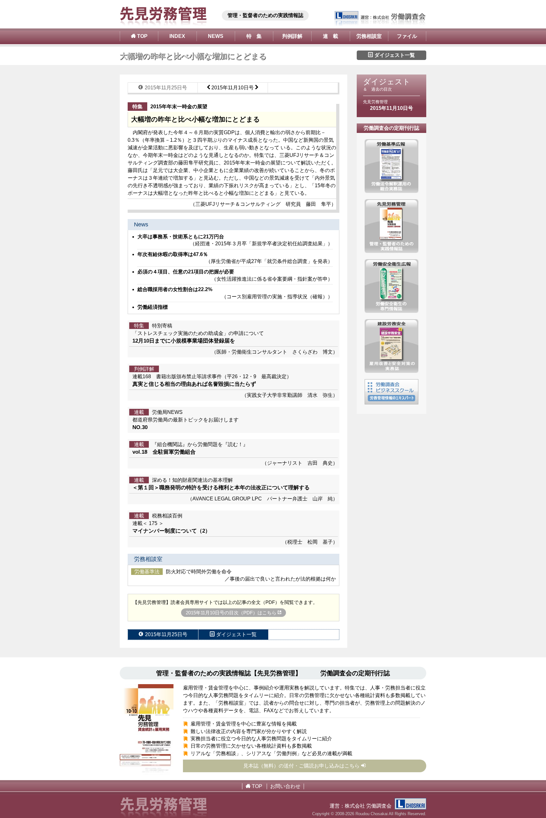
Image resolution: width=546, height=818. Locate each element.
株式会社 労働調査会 (368, 806)
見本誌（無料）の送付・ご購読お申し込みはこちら (301, 765)
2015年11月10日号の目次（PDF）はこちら (232, 612)
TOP (142, 36)
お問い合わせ (285, 786)
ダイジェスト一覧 (394, 55)
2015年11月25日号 (165, 87)
